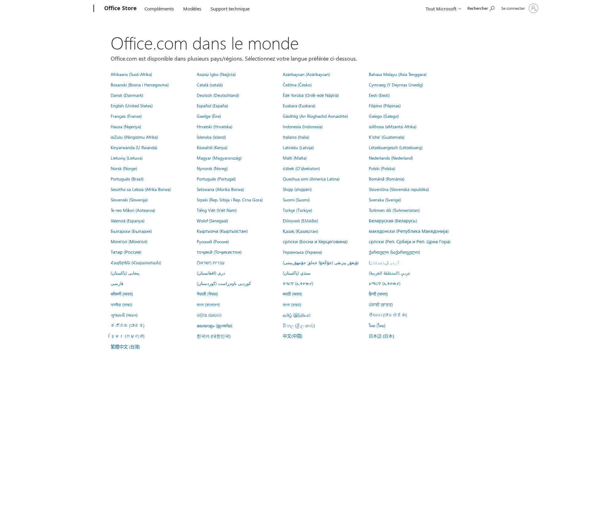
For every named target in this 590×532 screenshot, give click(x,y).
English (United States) (132, 105)
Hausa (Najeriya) (126, 126)
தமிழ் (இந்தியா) (296, 315)
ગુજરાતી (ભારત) (124, 315)
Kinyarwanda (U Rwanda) (134, 147)
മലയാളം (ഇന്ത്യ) (214, 325)
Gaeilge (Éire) (209, 116)
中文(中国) (292, 336)
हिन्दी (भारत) (378, 294)
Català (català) (210, 84)
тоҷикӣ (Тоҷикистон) (219, 252)
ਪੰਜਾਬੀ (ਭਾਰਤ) (381, 304)
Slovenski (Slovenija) (129, 200)
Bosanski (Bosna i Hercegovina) (140, 84)
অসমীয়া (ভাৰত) (121, 304)
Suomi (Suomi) (296, 200)
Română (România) (386, 179)
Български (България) (131, 231)
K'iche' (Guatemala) (386, 137)
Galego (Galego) (384, 116)
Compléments (159, 9)
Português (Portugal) (216, 179)
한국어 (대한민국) (213, 336)
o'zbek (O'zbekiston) (301, 168)
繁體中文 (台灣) (125, 346)
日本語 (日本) (381, 336)
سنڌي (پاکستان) (297, 273)
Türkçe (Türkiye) (297, 210)
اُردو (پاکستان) (384, 262)
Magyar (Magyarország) (219, 158)
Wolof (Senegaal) (212, 220)
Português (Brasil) (127, 179)
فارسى (117, 283)
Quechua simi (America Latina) (311, 179)
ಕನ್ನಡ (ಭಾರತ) (127, 325)
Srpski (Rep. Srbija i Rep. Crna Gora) (230, 200)
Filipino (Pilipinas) (385, 105)
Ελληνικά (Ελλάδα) (300, 220)
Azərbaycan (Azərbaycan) (306, 74)
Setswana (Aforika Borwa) (220, 189)
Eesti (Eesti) (379, 95)
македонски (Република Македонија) (409, 231)
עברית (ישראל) (210, 262)
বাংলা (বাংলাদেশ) (208, 304)
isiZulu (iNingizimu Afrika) (134, 137)
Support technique (230, 9)
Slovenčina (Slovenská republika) (399, 189)
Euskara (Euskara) (299, 105)
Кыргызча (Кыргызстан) (222, 231)
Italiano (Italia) (296, 137)
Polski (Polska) (382, 168)
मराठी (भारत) (292, 294)
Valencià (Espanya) (127, 220)
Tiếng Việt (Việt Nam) (217, 210)
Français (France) (126, 116)
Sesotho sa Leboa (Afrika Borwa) (141, 189)
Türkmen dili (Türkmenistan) (394, 210)
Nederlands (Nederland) (391, 158)
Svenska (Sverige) (385, 200)
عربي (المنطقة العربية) (389, 273)
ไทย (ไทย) (377, 325)
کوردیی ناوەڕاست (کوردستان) (224, 283)
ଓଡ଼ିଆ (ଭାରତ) (209, 315)
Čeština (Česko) (297, 84)
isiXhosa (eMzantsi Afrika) (392, 126)
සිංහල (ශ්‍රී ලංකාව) (299, 325)
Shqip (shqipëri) (297, 189)
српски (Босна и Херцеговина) (315, 241)
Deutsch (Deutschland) (218, 95)
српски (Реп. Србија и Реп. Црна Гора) (409, 241)
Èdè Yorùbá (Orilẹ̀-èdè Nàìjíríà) (311, 95)
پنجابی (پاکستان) (125, 273)
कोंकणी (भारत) (122, 294)
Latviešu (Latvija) (298, 147)
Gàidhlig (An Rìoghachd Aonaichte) (315, 116)
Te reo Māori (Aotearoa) (133, 210)
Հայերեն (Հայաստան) (136, 262)
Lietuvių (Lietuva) (127, 158)
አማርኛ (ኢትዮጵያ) (384, 283)
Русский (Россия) (213, 241)
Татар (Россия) (126, 252)
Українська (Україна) (302, 252)
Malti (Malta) (295, 158)
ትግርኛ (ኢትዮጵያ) (298, 283)
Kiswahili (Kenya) (212, 147)
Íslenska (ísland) (211, 137)
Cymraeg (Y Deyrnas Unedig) (396, 84)
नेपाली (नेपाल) (207, 294)
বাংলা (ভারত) (292, 304)
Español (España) (212, 105)
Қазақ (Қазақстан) (300, 231)
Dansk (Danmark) (127, 95)
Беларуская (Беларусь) (393, 220)
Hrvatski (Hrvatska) (214, 126)
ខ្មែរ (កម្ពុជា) (127, 336)
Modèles (192, 9)
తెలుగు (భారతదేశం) (388, 315)
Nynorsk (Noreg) (212, 168)
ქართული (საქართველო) (394, 252)
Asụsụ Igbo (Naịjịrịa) (216, 74)
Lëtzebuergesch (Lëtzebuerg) (396, 147)
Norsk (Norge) (124, 168)
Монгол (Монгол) (129, 241)
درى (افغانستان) (211, 273)
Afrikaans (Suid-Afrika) (131, 74)
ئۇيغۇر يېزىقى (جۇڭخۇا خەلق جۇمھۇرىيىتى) (321, 262)
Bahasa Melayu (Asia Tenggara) (398, 74)
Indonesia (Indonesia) (303, 126)
